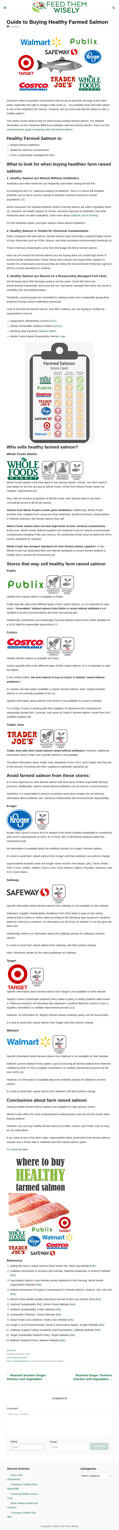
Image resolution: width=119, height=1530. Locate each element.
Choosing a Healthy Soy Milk (21, 1514)
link (93, 1265)
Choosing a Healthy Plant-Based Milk (22, 1486)
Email (53, 1441)
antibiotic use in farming (84, 215)
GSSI (57, 326)
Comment (12, 1408)
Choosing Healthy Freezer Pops (22, 1496)
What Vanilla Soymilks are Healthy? (22, 1505)
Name (13, 1441)
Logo (62, 336)
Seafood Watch (47, 331)
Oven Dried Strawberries (14, 1477)
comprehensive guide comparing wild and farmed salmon (40, 129)
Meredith (12, 1351)
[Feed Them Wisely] (59, 8)
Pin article (12, 1149)
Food (9, 1358)
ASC (53, 320)
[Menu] (5, 8)
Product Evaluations (19, 1358)
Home (9, 1361)
